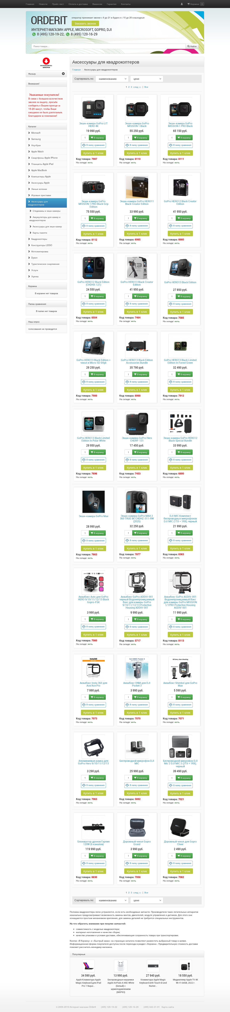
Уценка (34, 276)
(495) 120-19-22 (109, 1006)
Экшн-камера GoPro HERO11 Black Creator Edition (137, 203)
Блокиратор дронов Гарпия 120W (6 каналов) (93, 843)
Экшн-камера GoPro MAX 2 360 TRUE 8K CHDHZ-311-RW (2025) (137, 519)
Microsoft (35, 132)
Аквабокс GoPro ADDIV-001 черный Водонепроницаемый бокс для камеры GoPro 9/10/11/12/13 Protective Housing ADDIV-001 (137, 602)
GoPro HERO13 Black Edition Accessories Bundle (137, 361)
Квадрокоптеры (38, 238)
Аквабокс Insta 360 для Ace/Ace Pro (93, 684)
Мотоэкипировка (39, 251)
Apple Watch (37, 151)
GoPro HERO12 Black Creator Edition (180, 203)
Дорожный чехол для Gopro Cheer (180, 843)
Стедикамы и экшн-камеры (45, 210)
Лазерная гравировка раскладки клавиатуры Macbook (88, 982)
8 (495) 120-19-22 (50, 34)
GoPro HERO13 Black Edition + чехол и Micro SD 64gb (93, 361)
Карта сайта (168, 1006)
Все (146, 86)
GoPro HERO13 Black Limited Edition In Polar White (93, 439)
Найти (193, 46)
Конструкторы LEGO (41, 245)
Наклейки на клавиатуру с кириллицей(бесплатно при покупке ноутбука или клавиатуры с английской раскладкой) (185, 986)
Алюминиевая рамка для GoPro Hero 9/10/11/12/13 (93, 762)
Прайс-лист (58, 3)
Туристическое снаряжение (44, 263)
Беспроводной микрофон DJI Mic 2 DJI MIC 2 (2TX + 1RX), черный (180, 764)
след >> (137, 86)
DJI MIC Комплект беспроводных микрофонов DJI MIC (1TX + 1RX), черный (180, 519)
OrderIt (49, 20)
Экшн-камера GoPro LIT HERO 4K (93, 125)
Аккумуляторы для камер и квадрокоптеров (44, 218)
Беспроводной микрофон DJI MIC (137, 762)
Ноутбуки (35, 145)
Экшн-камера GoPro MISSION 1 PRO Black (180, 125)
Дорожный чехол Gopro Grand (137, 843)
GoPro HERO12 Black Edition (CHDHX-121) (93, 283)
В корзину (98, 137)
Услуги (34, 270)
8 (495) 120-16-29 (84, 34)
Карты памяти (39, 232)
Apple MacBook (38, 170)
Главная (30, 3)
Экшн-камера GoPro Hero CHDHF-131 (137, 439)
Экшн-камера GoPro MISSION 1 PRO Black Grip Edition (93, 204)
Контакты (125, 3)
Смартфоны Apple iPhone (44, 157)
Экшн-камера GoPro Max (93, 516)
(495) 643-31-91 (151, 1006)
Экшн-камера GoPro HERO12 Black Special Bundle (180, 439)
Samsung (35, 139)
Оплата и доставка (78, 3)
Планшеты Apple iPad (41, 163)
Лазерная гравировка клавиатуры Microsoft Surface (120, 982)
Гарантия (111, 3)
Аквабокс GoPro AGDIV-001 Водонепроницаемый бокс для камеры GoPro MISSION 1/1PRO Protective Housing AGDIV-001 (180, 602)
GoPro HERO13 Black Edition (180, 282)
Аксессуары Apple (40, 182)
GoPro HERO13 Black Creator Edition (137, 283)
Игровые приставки (40, 195)
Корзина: (196, 3)
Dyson (34, 257)
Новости (43, 3)
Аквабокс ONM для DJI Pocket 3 (136, 684)
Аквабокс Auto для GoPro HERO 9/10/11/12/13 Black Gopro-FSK (93, 599)
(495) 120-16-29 (130, 1006)
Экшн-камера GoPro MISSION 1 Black (137, 125)
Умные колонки (38, 188)
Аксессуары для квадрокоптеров (38, 203)
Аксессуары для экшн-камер (46, 226)
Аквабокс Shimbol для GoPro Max (180, 684)
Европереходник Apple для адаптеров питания (153, 981)
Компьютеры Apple (40, 176)
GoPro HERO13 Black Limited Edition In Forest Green (180, 361)
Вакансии (97, 3)
